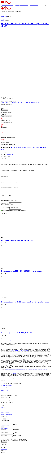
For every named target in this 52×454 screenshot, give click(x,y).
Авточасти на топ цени (7, 5)
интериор (45, 369)
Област (5, 204)
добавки (11, 369)
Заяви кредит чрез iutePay (20, 210)
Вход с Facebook (4, 428)
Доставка (3, 407)
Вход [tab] (5, 419)
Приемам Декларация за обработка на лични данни (14, 439)
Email (5, 208)
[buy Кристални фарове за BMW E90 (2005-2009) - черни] (1, 338)
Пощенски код (7, 206)
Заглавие (3, 12)
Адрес (5, 201)
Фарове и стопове (10, 154)
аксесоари (12, 370)
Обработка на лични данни (7, 414)
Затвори (2, 452)
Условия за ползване (5, 412)
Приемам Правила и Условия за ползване (11, 436)
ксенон (35, 369)
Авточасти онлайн (6, 341)
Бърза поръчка (4, 109)
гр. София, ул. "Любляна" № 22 (8, 385)
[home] (6, 3)
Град (4, 203)
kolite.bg (2, 346)
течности (15, 369)
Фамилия (5, 200)
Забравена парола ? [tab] (5, 425)
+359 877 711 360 (34, 5)
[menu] (2, 15)
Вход (2, 427)
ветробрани (21, 369)
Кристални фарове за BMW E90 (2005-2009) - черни (19, 333)
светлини (40, 369)
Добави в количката (7, 116)
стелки (25, 369)
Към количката (4, 449)
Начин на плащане (5, 409)
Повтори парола (17, 435)
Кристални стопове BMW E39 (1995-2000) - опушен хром (21, 271)
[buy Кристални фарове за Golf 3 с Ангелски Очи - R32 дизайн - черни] (1, 307)
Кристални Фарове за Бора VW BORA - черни (17, 240)
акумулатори (31, 369)
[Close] (5, 444)
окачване (8, 370)
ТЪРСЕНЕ (18, 11)
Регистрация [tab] (6, 420)
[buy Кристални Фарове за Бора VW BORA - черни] (1, 245)
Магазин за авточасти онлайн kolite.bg (19, 350)
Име (4, 198)
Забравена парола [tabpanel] (5, 443)
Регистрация (3, 441)
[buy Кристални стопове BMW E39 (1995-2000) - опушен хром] (1, 276)
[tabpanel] (26, 425)
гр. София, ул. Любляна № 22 (21, 5)
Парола (15, 424)
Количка (2, 20)
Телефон (5, 207)
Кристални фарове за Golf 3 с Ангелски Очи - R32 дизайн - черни (25, 302)
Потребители (4, 16)
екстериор (3, 370)
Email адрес (16, 423)
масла (7, 369)
